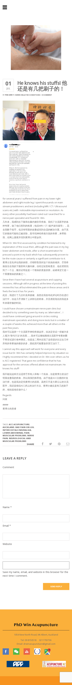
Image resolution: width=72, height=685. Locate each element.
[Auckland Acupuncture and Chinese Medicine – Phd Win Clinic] (35, 7)
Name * (7, 507)
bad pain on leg (24, 427)
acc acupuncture (19, 424)
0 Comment (47, 95)
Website (7, 544)
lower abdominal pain (16, 432)
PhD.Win (8, 95)
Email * (7, 525)
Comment (8, 467)
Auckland (8, 427)
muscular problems (14, 435)
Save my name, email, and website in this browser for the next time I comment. (35, 573)
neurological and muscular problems (17, 439)
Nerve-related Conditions (27, 95)
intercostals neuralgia (17, 430)
